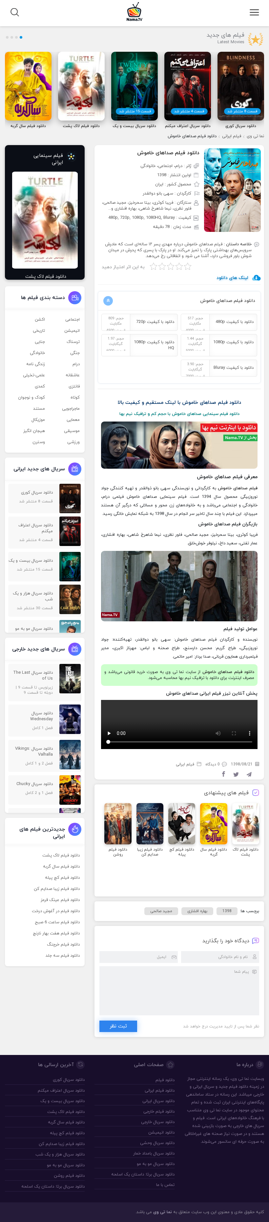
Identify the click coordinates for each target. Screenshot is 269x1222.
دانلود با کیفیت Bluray (234, 368)
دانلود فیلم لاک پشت (61, 855)
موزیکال (38, 420)
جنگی (75, 353)
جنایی (40, 342)
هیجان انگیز (34, 431)
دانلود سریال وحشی (157, 1143)
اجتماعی (72, 320)
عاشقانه (73, 375)
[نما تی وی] (134, 11)
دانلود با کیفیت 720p (155, 322)
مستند (39, 409)
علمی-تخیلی (34, 375)
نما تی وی (255, 136)
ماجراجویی (71, 409)
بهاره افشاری (197, 911)
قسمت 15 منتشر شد (135, 111)
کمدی (40, 386)
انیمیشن (72, 331)
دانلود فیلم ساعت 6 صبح (57, 922)
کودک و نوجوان (31, 398)
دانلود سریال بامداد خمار (153, 1153)
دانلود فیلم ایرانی (159, 1091)
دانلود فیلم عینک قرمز (60, 900)
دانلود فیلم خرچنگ (63, 945)
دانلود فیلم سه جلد (63, 956)
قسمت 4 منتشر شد (189, 111)
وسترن (38, 442)
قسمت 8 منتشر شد (242, 111)
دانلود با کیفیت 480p (235, 322)
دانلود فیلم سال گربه (61, 867)
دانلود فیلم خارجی (158, 1112)
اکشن (40, 320)
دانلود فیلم (238, 1087)
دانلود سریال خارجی (157, 1122)
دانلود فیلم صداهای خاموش (168, 153)
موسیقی (72, 431)
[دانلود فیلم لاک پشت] (44, 220)
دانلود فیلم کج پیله (62, 878)
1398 (227, 911)
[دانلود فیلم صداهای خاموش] (232, 190)
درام (76, 364)
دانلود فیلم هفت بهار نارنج (56, 933)
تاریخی (39, 331)
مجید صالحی (161, 911)
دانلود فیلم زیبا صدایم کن (57, 889)
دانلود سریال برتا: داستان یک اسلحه (142, 1174)
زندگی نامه (35, 364)
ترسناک (73, 342)
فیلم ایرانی (231, 136)
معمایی (73, 420)
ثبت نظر (118, 1026)
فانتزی (74, 386)
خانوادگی (37, 353)
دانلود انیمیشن (161, 1133)
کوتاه (75, 398)
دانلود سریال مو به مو (155, 1164)
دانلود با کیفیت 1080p (233, 342)
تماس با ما (165, 1185)
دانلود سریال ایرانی (158, 1101)
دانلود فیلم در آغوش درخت (56, 911)
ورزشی (73, 442)
